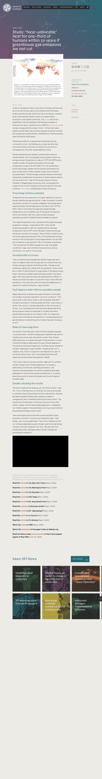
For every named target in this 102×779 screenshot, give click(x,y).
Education (47, 7)
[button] (26, 7)
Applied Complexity (66, 7)
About (82, 7)
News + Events (36, 7)
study (47, 119)
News (20, 28)
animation (26, 529)
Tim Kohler (25, 189)
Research (27, 7)
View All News (78, 559)
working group (55, 125)
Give (76, 7)
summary (24, 506)
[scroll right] (99, 598)
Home (15, 28)
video (24, 525)
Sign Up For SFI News (79, 71)
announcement (37, 534)
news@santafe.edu (79, 93)
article (23, 483)
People (55, 7)
